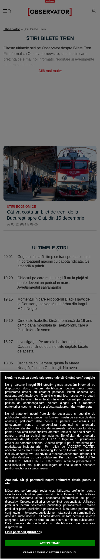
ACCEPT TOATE (50, 543)
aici (38, 446)
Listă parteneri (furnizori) (23, 532)
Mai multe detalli (82, 406)
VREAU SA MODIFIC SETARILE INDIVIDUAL (50, 552)
